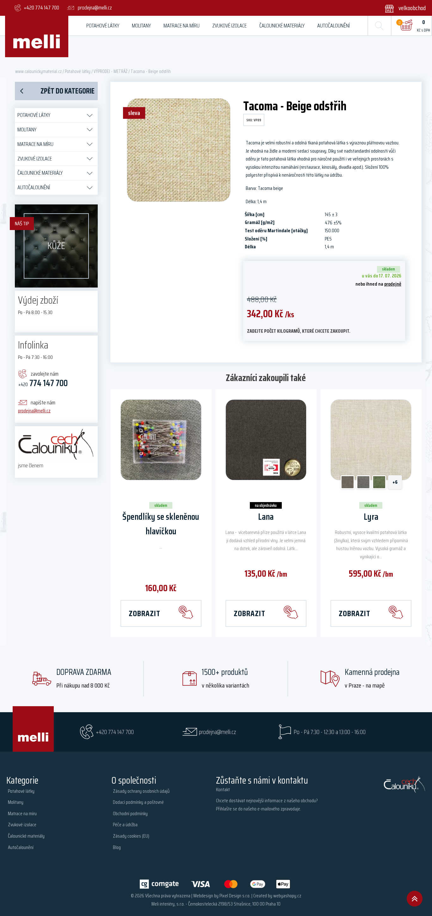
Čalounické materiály (282, 25)
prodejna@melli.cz (34, 411)
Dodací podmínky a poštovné (138, 802)
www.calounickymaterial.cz (38, 71)
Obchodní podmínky (130, 813)
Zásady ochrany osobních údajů (141, 791)
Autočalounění (333, 25)
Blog (117, 847)
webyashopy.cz (287, 896)
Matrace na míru (182, 25)
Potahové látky (102, 25)
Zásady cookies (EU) (131, 836)
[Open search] (379, 25)
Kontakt (223, 789)
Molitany (141, 25)
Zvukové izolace (229, 25)
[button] (401, 8)
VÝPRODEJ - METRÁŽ (110, 71)
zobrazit (144, 613)
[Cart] (406, 25)
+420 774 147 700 (115, 732)
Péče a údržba (125, 824)
